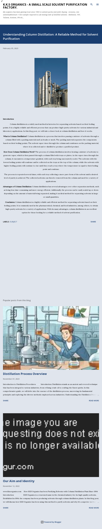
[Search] (91, 4)
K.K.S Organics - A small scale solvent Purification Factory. (45, 5)
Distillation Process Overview (25, 374)
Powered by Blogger (52, 522)
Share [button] (93, 221)
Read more (94, 400)
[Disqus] (51, 259)
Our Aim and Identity (18, 481)
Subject (13, 221)
